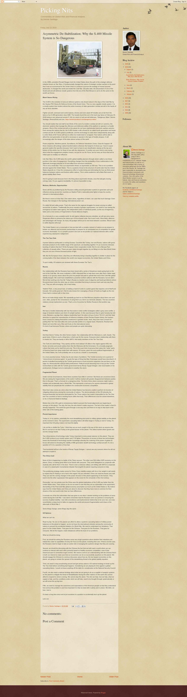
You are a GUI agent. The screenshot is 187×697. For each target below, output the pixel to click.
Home (79, 677)
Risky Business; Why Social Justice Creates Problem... (135, 80)
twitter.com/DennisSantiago (131, 193)
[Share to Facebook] (83, 606)
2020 (126, 64)
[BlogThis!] (78, 606)
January (129, 94)
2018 (126, 98)
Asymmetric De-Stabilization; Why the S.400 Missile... (135, 75)
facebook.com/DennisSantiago (132, 190)
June (128, 85)
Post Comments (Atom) (56, 681)
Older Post (113, 677)
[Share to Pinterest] (85, 606)
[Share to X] (81, 606)
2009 (126, 113)
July (128, 72)
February (130, 91)
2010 (126, 110)
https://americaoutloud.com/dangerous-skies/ (80, 119)
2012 (126, 104)
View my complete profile (131, 196)
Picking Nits (56, 10)
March (129, 88)
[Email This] (76, 606)
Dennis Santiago (139, 150)
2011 (126, 107)
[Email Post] (72, 606)
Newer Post (45, 677)
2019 (126, 67)
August (129, 69)
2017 (126, 101)
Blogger (103, 693)
